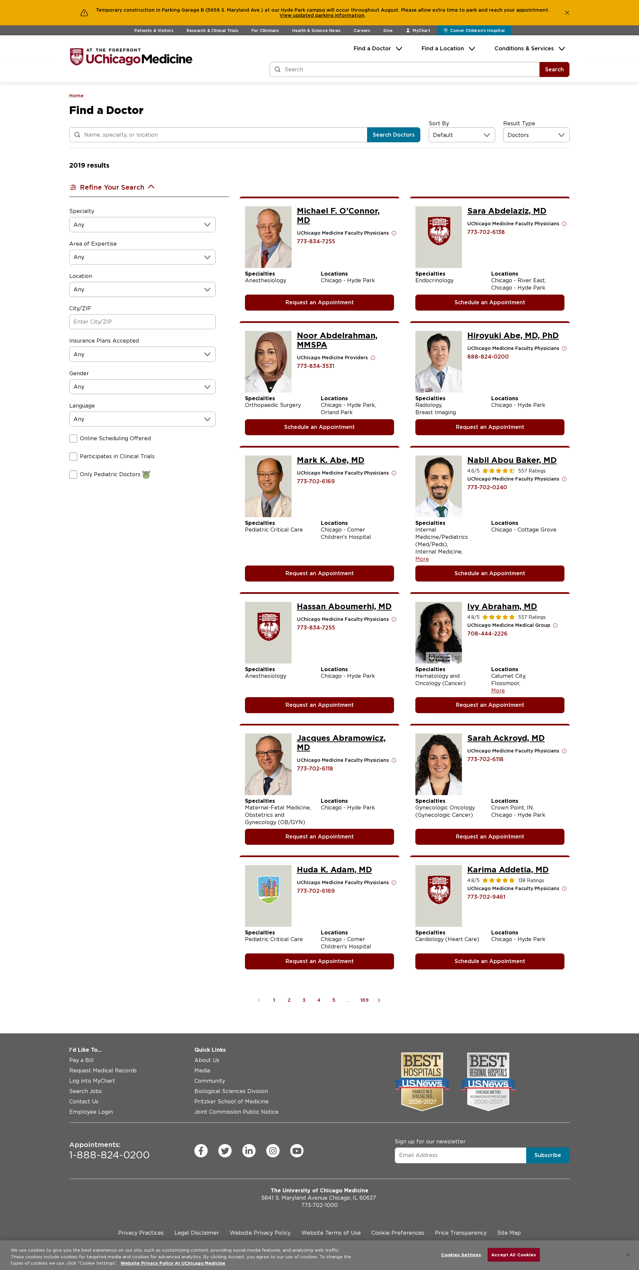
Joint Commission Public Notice (236, 1112)
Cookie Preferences (397, 1233)
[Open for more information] (394, 233)
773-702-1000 (319, 1205)
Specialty (81, 211)
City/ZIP (80, 308)
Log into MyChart (92, 1081)
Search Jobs (85, 1091)
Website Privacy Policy (260, 1233)
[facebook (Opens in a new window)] (201, 1150)
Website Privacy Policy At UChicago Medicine (172, 1263)
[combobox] (434, 135)
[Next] (380, 1000)
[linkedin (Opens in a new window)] (249, 1150)
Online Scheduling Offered (115, 438)
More (422, 559)
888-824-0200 (488, 357)
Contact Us (84, 1101)
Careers (362, 30)
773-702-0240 (487, 487)
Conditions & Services (524, 48)
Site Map (509, 1233)
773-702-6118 (315, 768)
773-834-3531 (315, 366)
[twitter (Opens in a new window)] (225, 1150)
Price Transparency (461, 1233)
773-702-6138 (486, 232)
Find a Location (443, 48)
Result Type (519, 123)
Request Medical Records (103, 1070)
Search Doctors (394, 135)
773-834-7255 (316, 241)
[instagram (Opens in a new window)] (273, 1150)
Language (82, 406)
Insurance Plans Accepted (104, 341)
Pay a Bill (81, 1060)
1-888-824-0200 (109, 1151)
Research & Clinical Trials (212, 30)
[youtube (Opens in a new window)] (297, 1150)
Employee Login (91, 1112)
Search (554, 69)
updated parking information (328, 15)
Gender (79, 373)
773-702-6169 (316, 481)
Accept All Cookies (513, 1254)
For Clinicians (265, 30)
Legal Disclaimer (196, 1233)
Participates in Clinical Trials (117, 456)
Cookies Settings (461, 1254)
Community (209, 1081)
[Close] (628, 1254)
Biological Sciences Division (231, 1091)
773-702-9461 (486, 897)
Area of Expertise (93, 244)
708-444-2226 (487, 634)
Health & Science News (316, 30)
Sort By (439, 123)
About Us (206, 1060)
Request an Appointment (320, 302)
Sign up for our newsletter (430, 1141)
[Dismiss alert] (567, 12)
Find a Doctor (372, 48)
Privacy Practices (141, 1233)
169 (364, 1000)
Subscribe (547, 1155)
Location (80, 276)
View (286, 15)
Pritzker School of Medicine (231, 1101)
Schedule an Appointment (490, 302)
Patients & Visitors (153, 30)
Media (202, 1070)
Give (388, 30)
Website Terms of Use (331, 1233)
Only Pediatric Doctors (110, 474)
